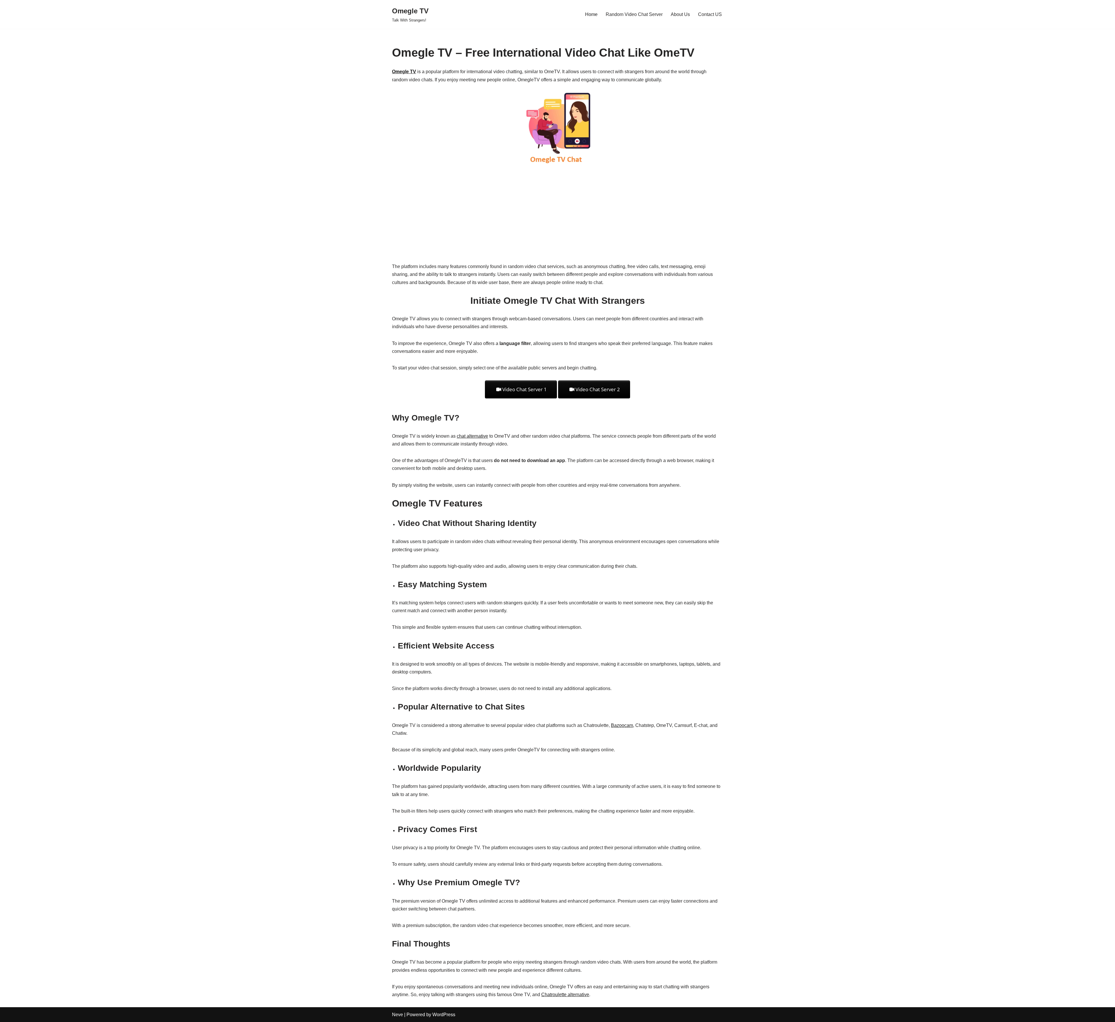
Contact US (710, 14)
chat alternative (472, 436)
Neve (397, 1014)
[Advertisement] (557, 213)
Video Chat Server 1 (524, 389)
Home (591, 14)
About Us (680, 14)
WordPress (443, 1014)
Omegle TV (404, 71)
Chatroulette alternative (565, 994)
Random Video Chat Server (634, 14)
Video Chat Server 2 (597, 389)
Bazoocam (622, 725)
